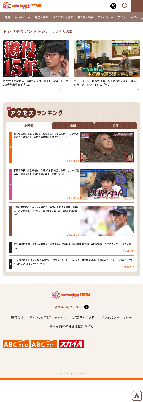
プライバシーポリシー (116, 317)
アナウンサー (105, 17)
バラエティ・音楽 (63, 17)
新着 (7, 17)
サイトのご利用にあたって (48, 317)
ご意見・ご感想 (84, 317)
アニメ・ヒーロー (128, 17)
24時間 (28, 125)
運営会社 (17, 317)
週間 (73, 125)
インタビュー (23, 17)
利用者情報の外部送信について (71, 326)
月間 (116, 125)
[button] (140, 18)
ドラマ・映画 (85, 17)
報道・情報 (41, 17)
